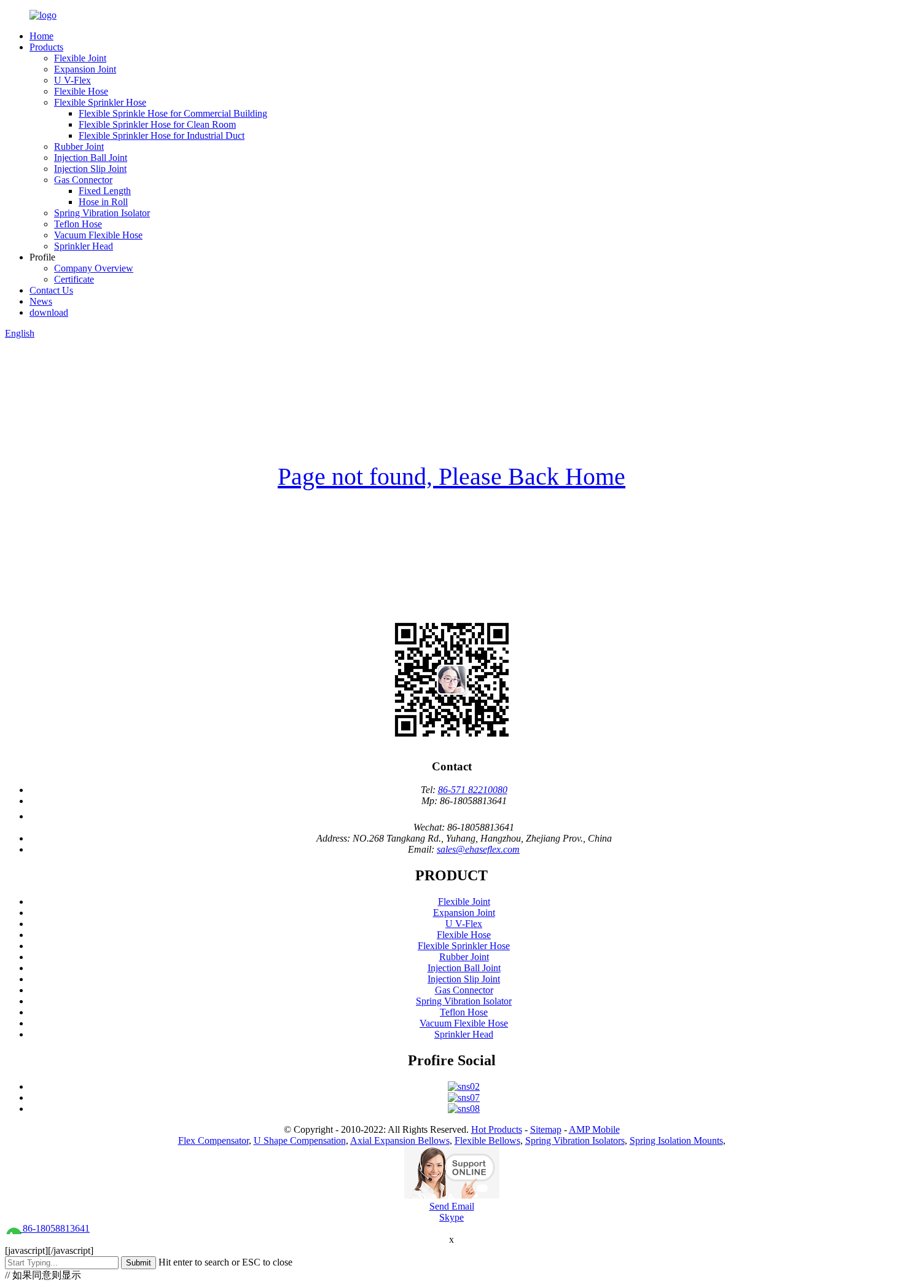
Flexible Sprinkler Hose (100, 102)
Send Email (451, 1206)
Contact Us (51, 290)
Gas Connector (83, 179)
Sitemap (545, 1129)
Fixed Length (105, 191)
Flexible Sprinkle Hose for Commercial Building (173, 113)
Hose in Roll (103, 202)
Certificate (74, 279)
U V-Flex (72, 80)
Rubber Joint (79, 146)
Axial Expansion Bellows (400, 1140)
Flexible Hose (81, 91)
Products (46, 47)
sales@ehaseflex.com (478, 849)
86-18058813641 (55, 1228)
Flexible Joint (80, 58)
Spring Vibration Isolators (575, 1140)
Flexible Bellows (487, 1140)
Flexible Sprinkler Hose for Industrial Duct (161, 135)
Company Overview (93, 268)
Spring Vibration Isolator (102, 213)
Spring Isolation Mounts (676, 1140)
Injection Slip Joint (90, 168)
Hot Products (496, 1129)
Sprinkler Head (83, 246)
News (40, 301)
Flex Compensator (213, 1140)
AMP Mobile (594, 1129)
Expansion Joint (85, 69)
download (48, 312)
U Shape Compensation (300, 1140)
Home (41, 36)
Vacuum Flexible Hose (98, 235)
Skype (451, 1217)
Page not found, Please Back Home (451, 476)
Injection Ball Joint (90, 157)
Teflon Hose (78, 224)
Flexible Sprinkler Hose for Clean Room (157, 124)
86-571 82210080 (472, 789)
